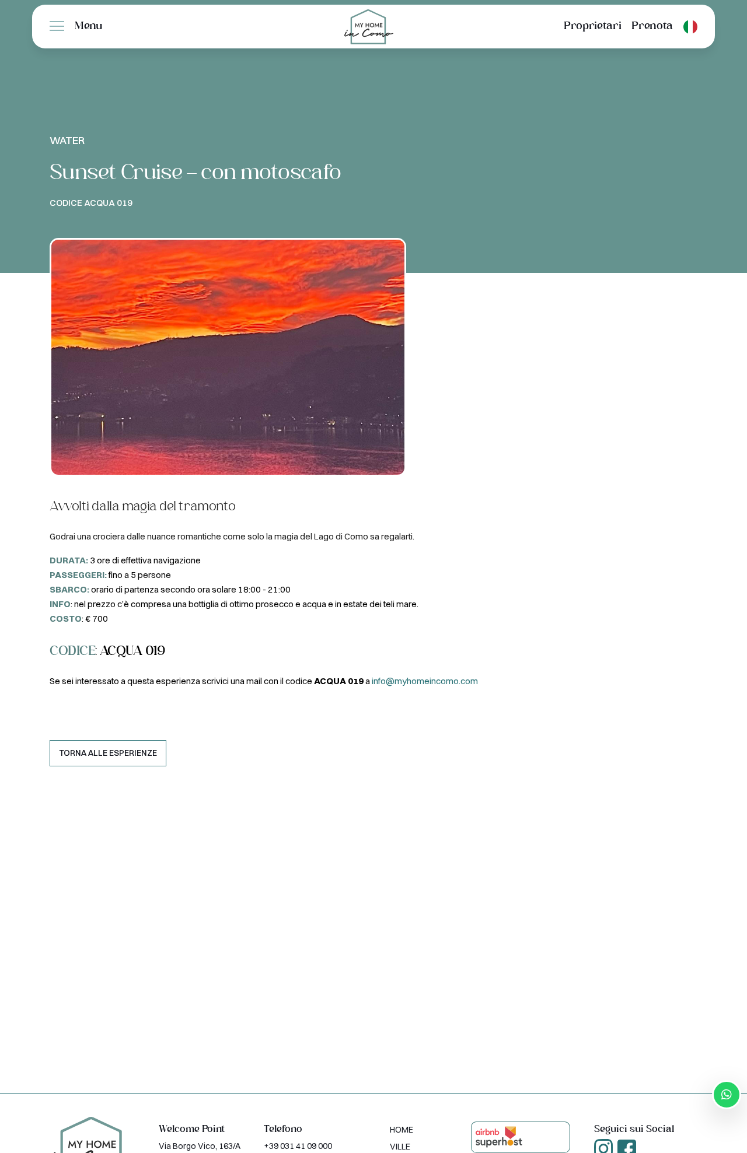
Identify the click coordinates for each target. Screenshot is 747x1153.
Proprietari (592, 26)
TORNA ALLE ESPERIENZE (108, 753)
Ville (400, 1146)
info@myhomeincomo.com (425, 680)
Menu (89, 26)
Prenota (652, 26)
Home (401, 1129)
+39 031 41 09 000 (298, 1146)
